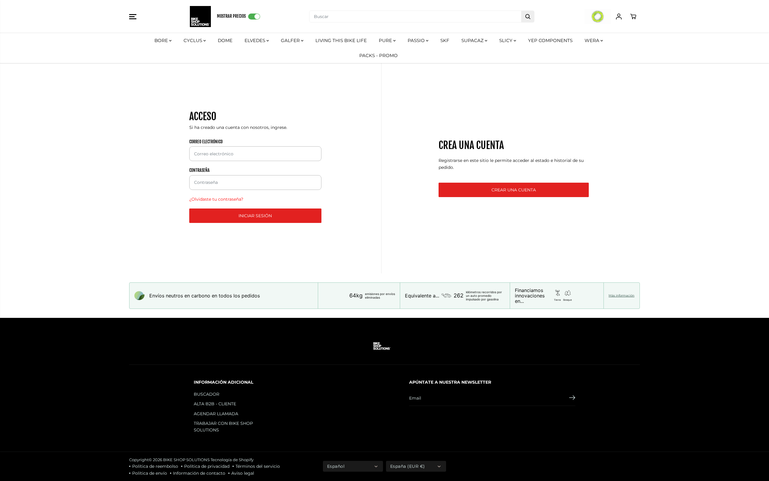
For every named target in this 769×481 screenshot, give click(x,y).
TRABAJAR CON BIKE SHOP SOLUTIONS (223, 427)
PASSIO (417, 40)
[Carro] (633, 16)
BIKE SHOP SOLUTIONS (186, 459)
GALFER (291, 40)
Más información (621, 295)
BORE (161, 40)
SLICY (506, 40)
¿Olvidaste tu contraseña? (216, 199)
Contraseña (199, 170)
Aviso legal (242, 473)
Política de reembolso (155, 466)
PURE (386, 40)
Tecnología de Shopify (232, 459)
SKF (444, 40)
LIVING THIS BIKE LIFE (341, 40)
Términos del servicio (258, 466)
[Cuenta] (618, 16)
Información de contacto (199, 473)
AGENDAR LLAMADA (216, 413)
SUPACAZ (473, 40)
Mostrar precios (231, 16)
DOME (225, 40)
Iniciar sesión (255, 215)
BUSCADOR (206, 394)
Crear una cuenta (513, 190)
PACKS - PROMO (378, 55)
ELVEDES (255, 40)
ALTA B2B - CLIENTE (215, 403)
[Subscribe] (572, 398)
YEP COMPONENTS (550, 40)
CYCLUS (193, 40)
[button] (132, 16)
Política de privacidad (206, 466)
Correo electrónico (206, 141)
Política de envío (149, 473)
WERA (592, 40)
